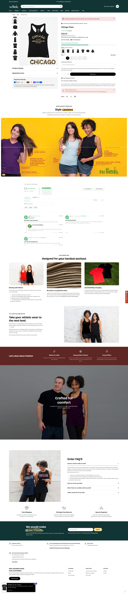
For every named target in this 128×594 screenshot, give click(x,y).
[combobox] (42, 6)
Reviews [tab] (26, 197)
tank (35, 207)
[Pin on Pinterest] (75, 96)
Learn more (104, 91)
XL (80, 58)
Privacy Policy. (94, 533)
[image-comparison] (64, 147)
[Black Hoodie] (93, 51)
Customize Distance (66, 62)
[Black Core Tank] (73, 51)
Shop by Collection (13, 1)
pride (30, 207)
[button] (60, 232)
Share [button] (27, 232)
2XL (85, 58)
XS (64, 59)
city (26, 207)
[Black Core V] (68, 51)
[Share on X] (71, 96)
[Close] (114, 18)
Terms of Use (86, 533)
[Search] (61, 6)
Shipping (63, 35)
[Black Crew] (83, 51)
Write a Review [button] (99, 188)
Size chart (113, 55)
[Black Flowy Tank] (78, 51)
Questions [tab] (35, 197)
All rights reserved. (28, 587)
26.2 (18, 14)
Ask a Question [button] (88, 188)
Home (13, 14)
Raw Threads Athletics (18, 587)
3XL (90, 59)
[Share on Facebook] (67, 96)
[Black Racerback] (63, 51)
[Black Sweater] (88, 51)
